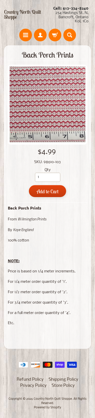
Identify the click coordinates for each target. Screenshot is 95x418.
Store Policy (63, 385)
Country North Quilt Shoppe (22, 14)
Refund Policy (30, 379)
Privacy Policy (33, 385)
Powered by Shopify (47, 407)
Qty (48, 170)
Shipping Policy (63, 379)
